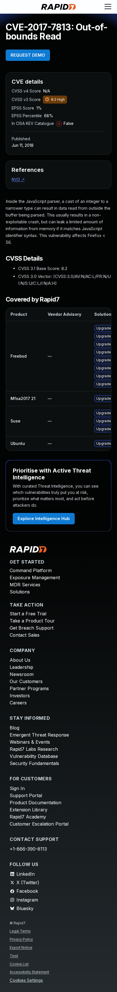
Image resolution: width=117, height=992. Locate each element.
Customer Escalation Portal (39, 824)
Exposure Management (35, 577)
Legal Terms (20, 931)
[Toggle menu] (108, 7)
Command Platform (31, 570)
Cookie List (19, 964)
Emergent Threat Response (39, 735)
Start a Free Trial (28, 613)
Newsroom (22, 674)
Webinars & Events (30, 742)
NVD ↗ (18, 179)
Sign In (17, 788)
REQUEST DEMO (28, 55)
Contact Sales (24, 635)
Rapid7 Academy (28, 817)
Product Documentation (35, 802)
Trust (14, 956)
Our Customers (26, 681)
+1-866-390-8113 (28, 849)
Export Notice (21, 947)
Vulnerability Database (34, 756)
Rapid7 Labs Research (34, 749)
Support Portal (26, 795)
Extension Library (28, 809)
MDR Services (25, 584)
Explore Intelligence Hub (44, 518)
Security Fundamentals (34, 763)
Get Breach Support (31, 628)
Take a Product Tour (32, 621)
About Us (20, 660)
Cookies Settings (26, 980)
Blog (14, 728)
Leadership (21, 667)
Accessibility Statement (29, 972)
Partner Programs (29, 688)
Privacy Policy (21, 939)
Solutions (20, 592)
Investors (20, 695)
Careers (18, 703)
